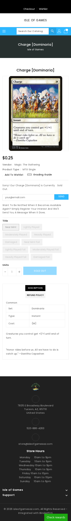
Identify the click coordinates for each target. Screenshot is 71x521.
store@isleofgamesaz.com (35, 444)
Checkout (29, 9)
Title (5, 220)
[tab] (35, 288)
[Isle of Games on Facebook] (22, 3)
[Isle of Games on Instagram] (35, 3)
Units (5, 265)
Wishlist (43, 9)
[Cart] (66, 31)
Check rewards (56, 517)
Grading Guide (42, 174)
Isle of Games (35, 20)
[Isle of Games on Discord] (48, 3)
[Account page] (59, 31)
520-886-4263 (35, 428)
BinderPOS (46, 513)
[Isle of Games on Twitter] (29, 3)
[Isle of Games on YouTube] (41, 3)
